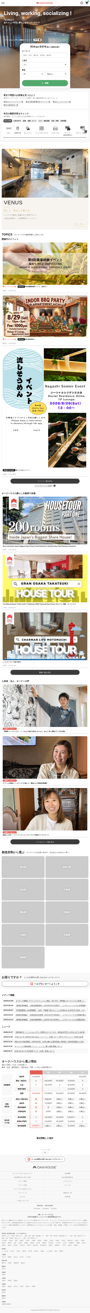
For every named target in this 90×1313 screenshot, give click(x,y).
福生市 (70, 1245)
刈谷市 (4, 1269)
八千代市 (28, 1257)
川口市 (12, 1251)
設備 (24, 121)
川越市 (42, 1251)
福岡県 (4, 1296)
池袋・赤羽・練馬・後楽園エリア (34, 1236)
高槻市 (16, 1280)
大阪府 (4, 1278)
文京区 (28, 1240)
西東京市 (57, 1245)
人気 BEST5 (17, 121)
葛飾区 (44, 1243)
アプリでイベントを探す (43, 486)
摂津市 (10, 1280)
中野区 (83, 1240)
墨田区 (39, 1240)
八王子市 (58, 1243)
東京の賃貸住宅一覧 (11, 105)
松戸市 (22, 1257)
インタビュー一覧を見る (45, 842)
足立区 (38, 1243)
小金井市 (22, 1245)
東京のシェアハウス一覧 (62, 102)
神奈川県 (4, 1260)
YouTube (54, 1208)
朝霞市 (61, 1251)
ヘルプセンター (67, 1181)
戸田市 (18, 1251)
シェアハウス (55, 133)
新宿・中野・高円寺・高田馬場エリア (57, 1236)
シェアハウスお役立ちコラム (22, 1189)
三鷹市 (78, 1243)
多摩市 (51, 1245)
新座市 (24, 1251)
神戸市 (16, 1286)
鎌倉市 (23, 1263)
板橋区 (26, 1243)
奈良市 (4, 1292)
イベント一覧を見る (45, 481)
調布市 (10, 1245)
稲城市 (76, 1245)
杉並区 (4, 1243)
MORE (36, 40)
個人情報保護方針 (67, 1177)
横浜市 (4, 1263)
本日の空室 (7, 121)
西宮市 (28, 1286)
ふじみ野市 (49, 1251)
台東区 (34, 1240)
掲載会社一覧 (67, 1193)
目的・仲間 (54, 121)
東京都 (4, 1233)
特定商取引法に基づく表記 (22, 1177)
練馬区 (32, 1243)
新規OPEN (18, 133)
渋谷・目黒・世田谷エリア (77, 1236)
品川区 (51, 1240)
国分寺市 (35, 1245)
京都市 (4, 1274)
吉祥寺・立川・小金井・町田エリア (12, 1236)
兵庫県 (4, 1284)
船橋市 (10, 1257)
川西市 (22, 1286)
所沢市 (30, 1251)
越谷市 (36, 1251)
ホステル (22, 1197)
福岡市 (4, 1298)
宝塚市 (4, 1286)
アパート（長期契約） (83, 133)
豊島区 (10, 1243)
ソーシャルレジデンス (41, 133)
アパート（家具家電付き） (67, 134)
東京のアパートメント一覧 (13, 102)
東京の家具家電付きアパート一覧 (38, 102)
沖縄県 (4, 1302)
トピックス (67, 1185)
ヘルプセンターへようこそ (47, 984)
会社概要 (67, 1173)
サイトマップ (22, 1193)
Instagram (45, 1208)
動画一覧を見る (45, 672)
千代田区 (4, 1240)
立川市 (65, 1243)
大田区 (63, 1240)
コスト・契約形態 (43, 121)
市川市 (4, 1257)
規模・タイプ (32, 121)
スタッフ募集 (22, 1181)
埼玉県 (4, 1249)
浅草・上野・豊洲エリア (30, 1238)
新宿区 (22, 1240)
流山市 (16, 1257)
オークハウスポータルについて (22, 1173)
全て (8, 133)
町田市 (16, 1245)
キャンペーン (28, 133)
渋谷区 (77, 1240)
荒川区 (20, 1243)
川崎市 (10, 1263)
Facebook (37, 1208)
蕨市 (56, 1251)
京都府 (4, 1272)
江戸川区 (50, 1243)
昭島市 (4, 1245)
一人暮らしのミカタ (22, 1200)
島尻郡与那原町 (6, 1304)
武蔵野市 (71, 1243)
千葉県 (4, 1254)
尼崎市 (10, 1286)
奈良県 (4, 1290)
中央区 (11, 1240)
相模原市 (16, 1263)
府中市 (84, 1243)
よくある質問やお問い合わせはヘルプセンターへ (47, 1159)
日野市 (29, 1245)
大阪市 (4, 1280)
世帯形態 (63, 121)
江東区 (45, 1240)
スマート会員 (22, 1185)
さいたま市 (5, 1251)
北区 (15, 1243)
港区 (16, 1240)
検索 (46, 83)
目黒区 (57, 1240)
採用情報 (67, 1197)
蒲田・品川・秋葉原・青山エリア (11, 1238)
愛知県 (4, 1266)
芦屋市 (34, 1286)
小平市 (64, 1245)
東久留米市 (43, 1245)
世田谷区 (70, 1240)
